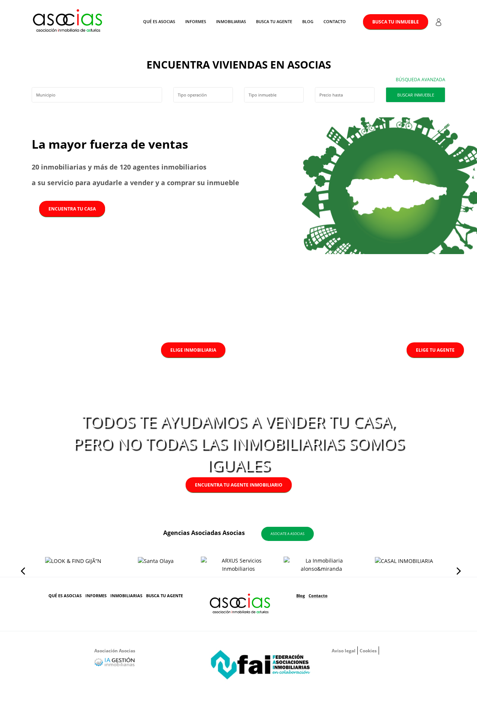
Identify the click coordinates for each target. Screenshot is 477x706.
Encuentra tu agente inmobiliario (238, 485)
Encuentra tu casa (72, 209)
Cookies (368, 651)
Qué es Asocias (65, 595)
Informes (96, 595)
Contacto (318, 595)
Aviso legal (344, 651)
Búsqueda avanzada (420, 79)
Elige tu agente (435, 350)
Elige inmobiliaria (193, 350)
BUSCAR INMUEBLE (415, 95)
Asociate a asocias (287, 533)
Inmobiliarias (126, 595)
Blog (300, 595)
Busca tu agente (164, 595)
